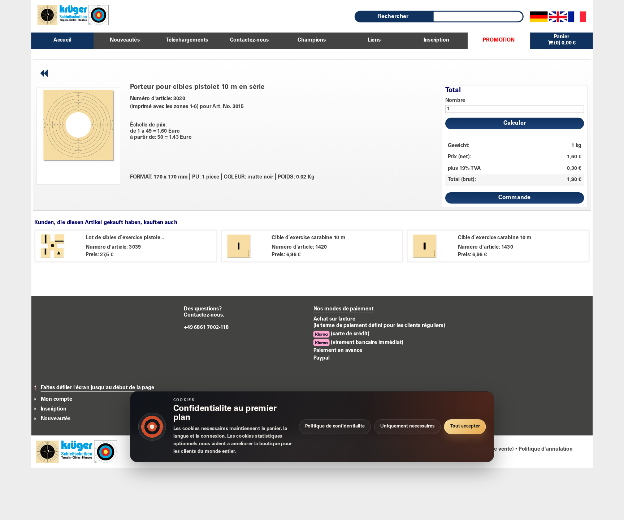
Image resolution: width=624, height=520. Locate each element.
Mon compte (56, 399)
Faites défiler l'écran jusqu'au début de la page (98, 388)
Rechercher (392, 17)
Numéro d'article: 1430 (485, 247)
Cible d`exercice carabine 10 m (308, 237)
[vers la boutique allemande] (539, 16)
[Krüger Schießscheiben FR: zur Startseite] (70, 14)
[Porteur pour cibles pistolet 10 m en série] (78, 124)
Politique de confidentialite (335, 426)
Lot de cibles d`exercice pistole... (125, 237)
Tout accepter (465, 426)
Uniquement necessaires (407, 426)
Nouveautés (56, 419)
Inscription (53, 409)
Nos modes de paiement (343, 308)
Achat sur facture (334, 319)
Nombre (455, 100)
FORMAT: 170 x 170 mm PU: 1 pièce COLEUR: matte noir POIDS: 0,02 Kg (222, 177)
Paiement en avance (338, 350)
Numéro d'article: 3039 (113, 247)
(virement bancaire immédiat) (366, 342)
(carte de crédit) (349, 333)
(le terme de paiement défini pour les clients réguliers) (379, 325)
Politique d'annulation (545, 449)
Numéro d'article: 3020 (157, 98)
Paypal (321, 358)
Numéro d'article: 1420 (299, 247)
